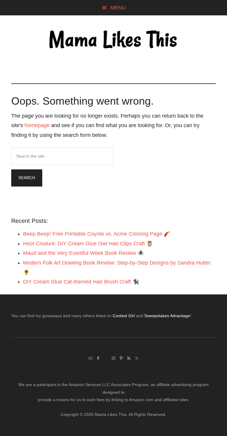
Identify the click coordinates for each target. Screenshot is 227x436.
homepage (37, 125)
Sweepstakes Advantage (167, 315)
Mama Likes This (113, 40)
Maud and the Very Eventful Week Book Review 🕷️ (83, 253)
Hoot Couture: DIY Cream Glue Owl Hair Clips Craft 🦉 (88, 244)
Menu (118, 8)
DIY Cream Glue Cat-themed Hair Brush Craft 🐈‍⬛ (81, 282)
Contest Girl (124, 315)
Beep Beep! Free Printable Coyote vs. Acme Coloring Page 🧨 (96, 234)
